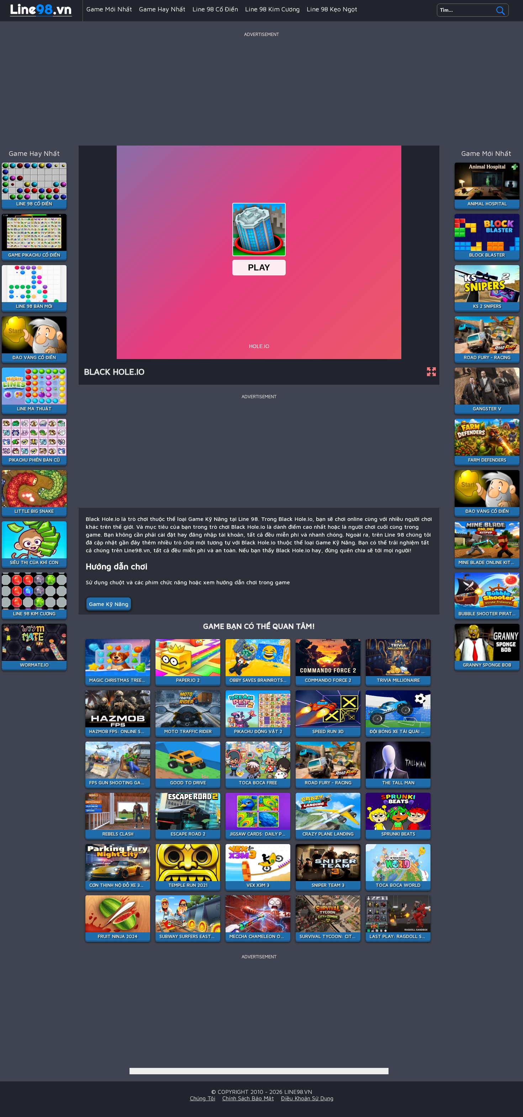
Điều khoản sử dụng (307, 1098)
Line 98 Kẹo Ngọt (332, 9)
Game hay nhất (162, 9)
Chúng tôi (202, 1098)
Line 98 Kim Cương (272, 9)
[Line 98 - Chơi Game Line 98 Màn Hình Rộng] (41, 15)
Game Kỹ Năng (108, 604)
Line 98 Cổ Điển (215, 9)
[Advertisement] (261, 88)
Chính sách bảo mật (248, 1098)
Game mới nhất (109, 9)
